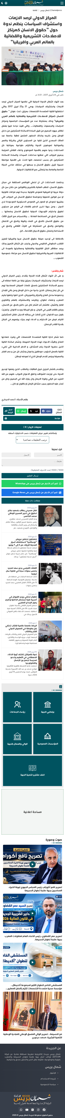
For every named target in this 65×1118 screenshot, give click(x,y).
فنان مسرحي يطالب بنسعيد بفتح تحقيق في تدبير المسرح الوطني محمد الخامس (22, 513)
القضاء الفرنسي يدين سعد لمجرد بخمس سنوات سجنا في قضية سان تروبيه (21, 571)
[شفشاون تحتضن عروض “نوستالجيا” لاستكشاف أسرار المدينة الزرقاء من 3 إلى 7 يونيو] (50, 535)
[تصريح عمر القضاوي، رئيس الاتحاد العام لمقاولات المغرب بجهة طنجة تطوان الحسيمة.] (32, 917)
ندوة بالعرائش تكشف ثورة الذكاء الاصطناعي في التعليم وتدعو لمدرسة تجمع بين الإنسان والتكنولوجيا (22, 659)
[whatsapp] (21, 1109)
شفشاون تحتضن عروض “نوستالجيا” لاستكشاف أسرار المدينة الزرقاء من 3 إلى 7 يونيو (22, 542)
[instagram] (38, 1109)
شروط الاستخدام (48, 1078)
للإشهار (53, 1073)
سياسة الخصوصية (48, 1084)
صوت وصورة (54, 840)
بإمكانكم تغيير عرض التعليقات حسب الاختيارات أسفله (32, 433)
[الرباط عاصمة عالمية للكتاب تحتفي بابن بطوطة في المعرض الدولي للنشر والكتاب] (50, 622)
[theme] (4, 3)
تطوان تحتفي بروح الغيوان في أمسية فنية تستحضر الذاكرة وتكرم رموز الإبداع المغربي (21, 599)
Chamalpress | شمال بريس (51, 10)
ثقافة (35, 10)
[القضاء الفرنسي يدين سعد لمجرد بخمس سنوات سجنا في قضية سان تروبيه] (50, 564)
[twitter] (32, 1109)
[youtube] (26, 1109)
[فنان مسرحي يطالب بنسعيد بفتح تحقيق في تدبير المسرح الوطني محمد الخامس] (50, 506)
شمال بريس (58, 91)
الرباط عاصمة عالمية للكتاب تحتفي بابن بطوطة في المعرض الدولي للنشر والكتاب (21, 628)
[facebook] (44, 1109)
